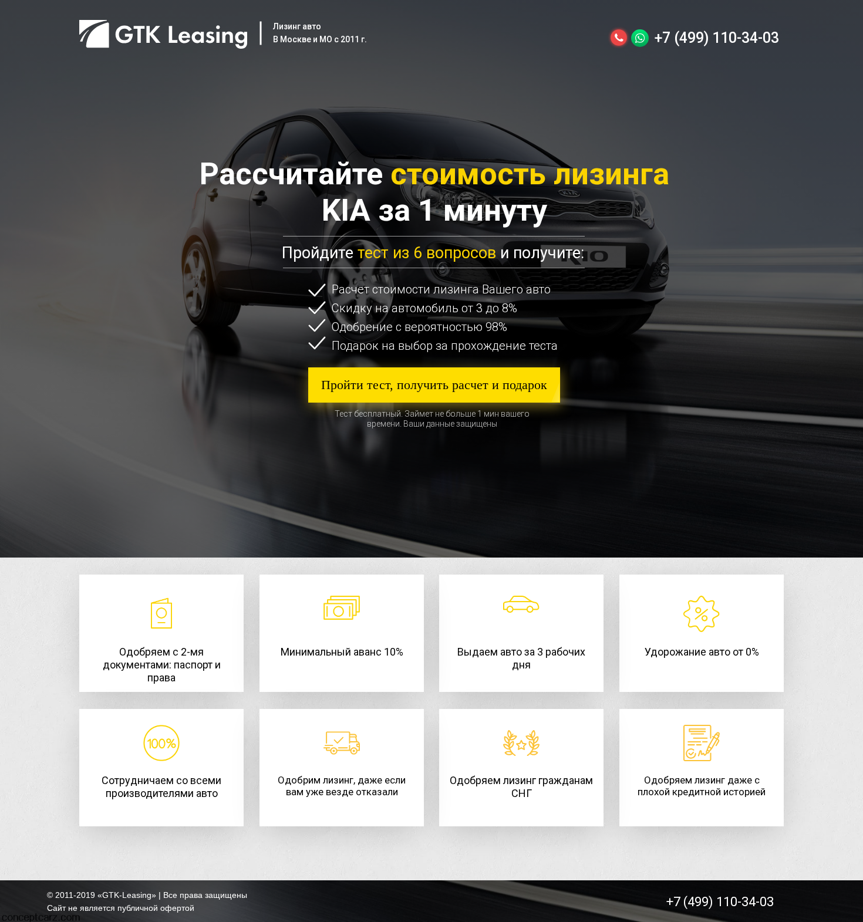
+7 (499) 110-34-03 (717, 37)
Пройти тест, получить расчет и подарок (434, 384)
